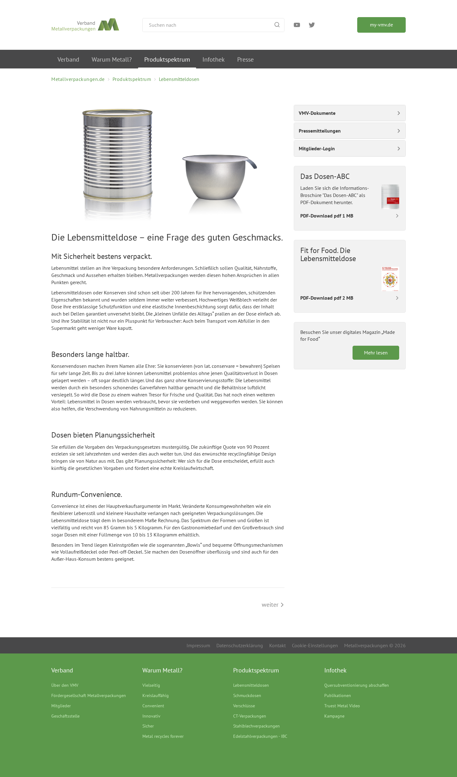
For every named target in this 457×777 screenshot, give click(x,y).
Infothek (213, 59)
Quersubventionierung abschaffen (356, 685)
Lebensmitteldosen (251, 685)
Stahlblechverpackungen (256, 726)
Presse (245, 59)
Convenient (153, 706)
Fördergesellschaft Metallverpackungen (88, 695)
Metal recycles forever (163, 736)
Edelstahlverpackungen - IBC (260, 736)
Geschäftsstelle (65, 716)
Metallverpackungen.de (78, 79)
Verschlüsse (244, 706)
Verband (68, 59)
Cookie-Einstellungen (315, 645)
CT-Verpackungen (249, 716)
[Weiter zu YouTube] (297, 26)
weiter (271, 605)
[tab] (349, 113)
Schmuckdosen (247, 695)
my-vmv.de (381, 24)
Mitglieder (61, 706)
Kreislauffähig (155, 695)
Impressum (198, 645)
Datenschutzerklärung (239, 645)
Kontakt (277, 645)
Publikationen (337, 695)
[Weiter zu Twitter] (312, 26)
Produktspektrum (167, 59)
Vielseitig (151, 685)
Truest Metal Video (342, 706)
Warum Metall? (112, 59)
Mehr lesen (376, 352)
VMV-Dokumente (317, 113)
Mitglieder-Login (317, 148)
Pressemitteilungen (320, 131)
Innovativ (151, 716)
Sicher (148, 726)
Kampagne (334, 716)
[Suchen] (277, 25)
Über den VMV (64, 685)
